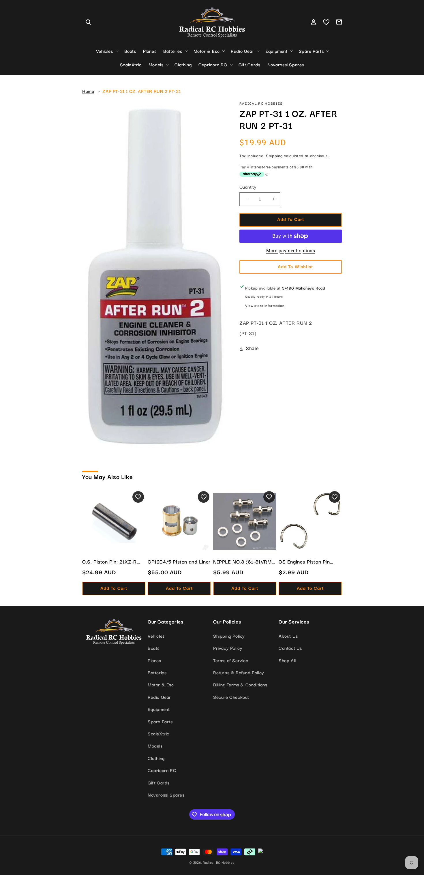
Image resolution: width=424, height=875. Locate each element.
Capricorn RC (162, 770)
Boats (154, 647)
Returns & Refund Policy (238, 672)
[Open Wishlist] (326, 22)
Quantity (247, 186)
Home (88, 90)
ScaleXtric (158, 733)
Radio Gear (159, 696)
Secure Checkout (231, 696)
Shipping (274, 155)
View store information (264, 305)
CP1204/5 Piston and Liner (179, 561)
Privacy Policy (227, 647)
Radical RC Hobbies (219, 863)
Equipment (159, 708)
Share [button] (252, 348)
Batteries (157, 672)
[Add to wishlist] (138, 497)
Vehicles (156, 635)
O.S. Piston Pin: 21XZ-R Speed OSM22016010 (109, 561)
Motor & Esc (161, 684)
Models (155, 745)
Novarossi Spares (166, 794)
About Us (288, 635)
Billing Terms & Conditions (240, 684)
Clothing (156, 757)
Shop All (287, 660)
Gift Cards (159, 782)
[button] (88, 22)
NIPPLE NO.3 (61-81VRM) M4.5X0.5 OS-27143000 (243, 561)
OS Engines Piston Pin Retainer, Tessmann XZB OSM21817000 (307, 561)
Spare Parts (160, 721)
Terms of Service (230, 660)
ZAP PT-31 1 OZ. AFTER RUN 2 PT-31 (141, 90)
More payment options (290, 251)
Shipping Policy (229, 635)
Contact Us (290, 647)
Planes (154, 660)
